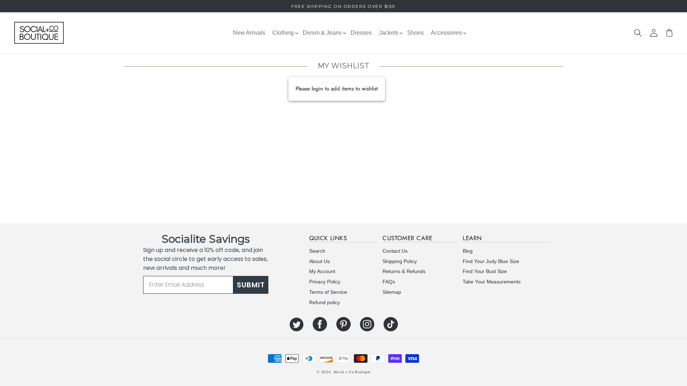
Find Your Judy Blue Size (491, 261)
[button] (638, 33)
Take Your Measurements (492, 281)
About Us (319, 261)
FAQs (389, 281)
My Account (322, 271)
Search (317, 251)
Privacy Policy (324, 281)
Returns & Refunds (404, 271)
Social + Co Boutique (351, 372)
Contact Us (395, 251)
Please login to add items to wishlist (337, 89)
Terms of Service (328, 292)
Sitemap (392, 292)
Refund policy (324, 302)
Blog (468, 251)
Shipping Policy (400, 261)
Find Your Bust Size (485, 271)
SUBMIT (251, 285)
